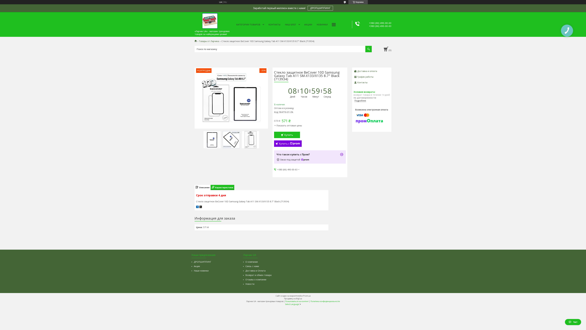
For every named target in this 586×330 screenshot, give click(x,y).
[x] (200, 207)
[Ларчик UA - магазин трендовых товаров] (210, 20)
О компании (251, 261)
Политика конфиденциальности (325, 301)
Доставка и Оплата (255, 270)
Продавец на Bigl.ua (293, 298)
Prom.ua (307, 296)
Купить (288, 135)
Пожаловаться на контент (297, 301)
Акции (308, 24)
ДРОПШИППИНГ (320, 8)
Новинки (322, 24)
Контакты (274, 24)
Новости (249, 283)
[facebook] (197, 207)
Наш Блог (290, 24)
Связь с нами (252, 266)
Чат (575, 322)
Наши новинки (201, 270)
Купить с (284, 143)
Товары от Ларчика (209, 41)
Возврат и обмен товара (258, 275)
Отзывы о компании (255, 279)
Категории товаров (248, 24)
